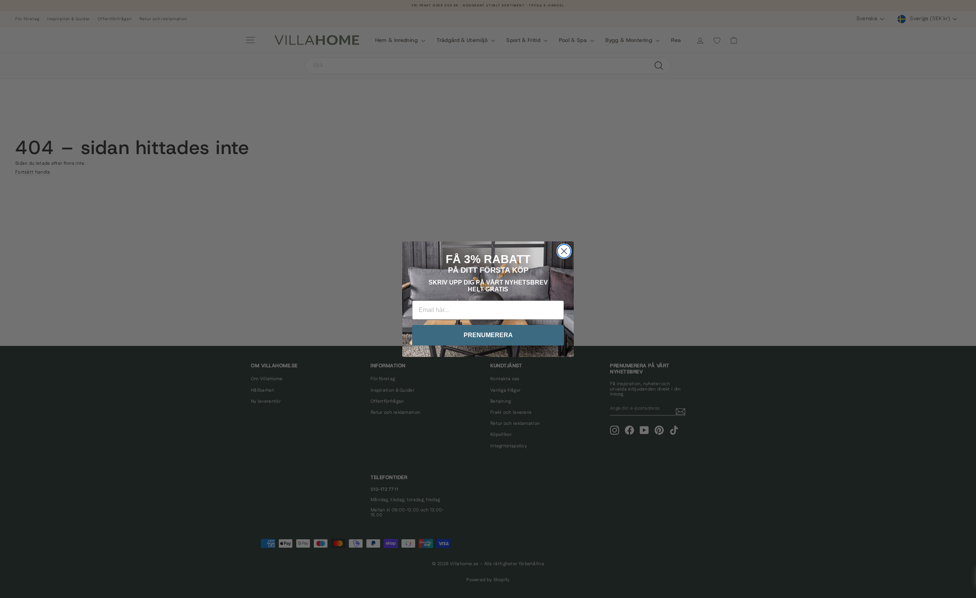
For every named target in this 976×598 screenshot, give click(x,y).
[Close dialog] (564, 251)
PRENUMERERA (488, 335)
